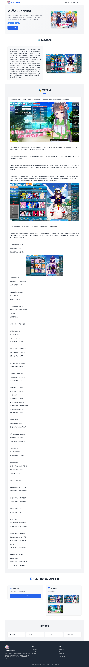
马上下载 (79, 2)
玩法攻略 (73, 2)
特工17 (60, 651)
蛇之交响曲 (61, 649)
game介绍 (66, 2)
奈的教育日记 (62, 656)
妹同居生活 (61, 653)
